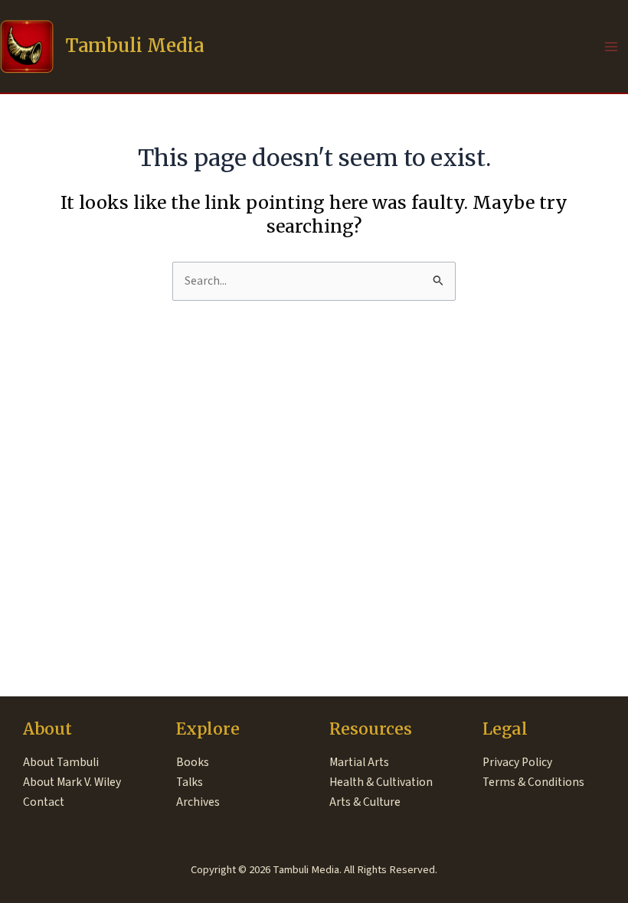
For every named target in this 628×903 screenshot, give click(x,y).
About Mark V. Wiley (72, 782)
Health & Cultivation (381, 782)
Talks (189, 782)
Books (192, 762)
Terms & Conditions (533, 782)
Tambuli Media (135, 45)
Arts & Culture (365, 802)
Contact (43, 802)
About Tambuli (61, 762)
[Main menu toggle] (611, 46)
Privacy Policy (517, 762)
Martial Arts (359, 762)
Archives (198, 802)
